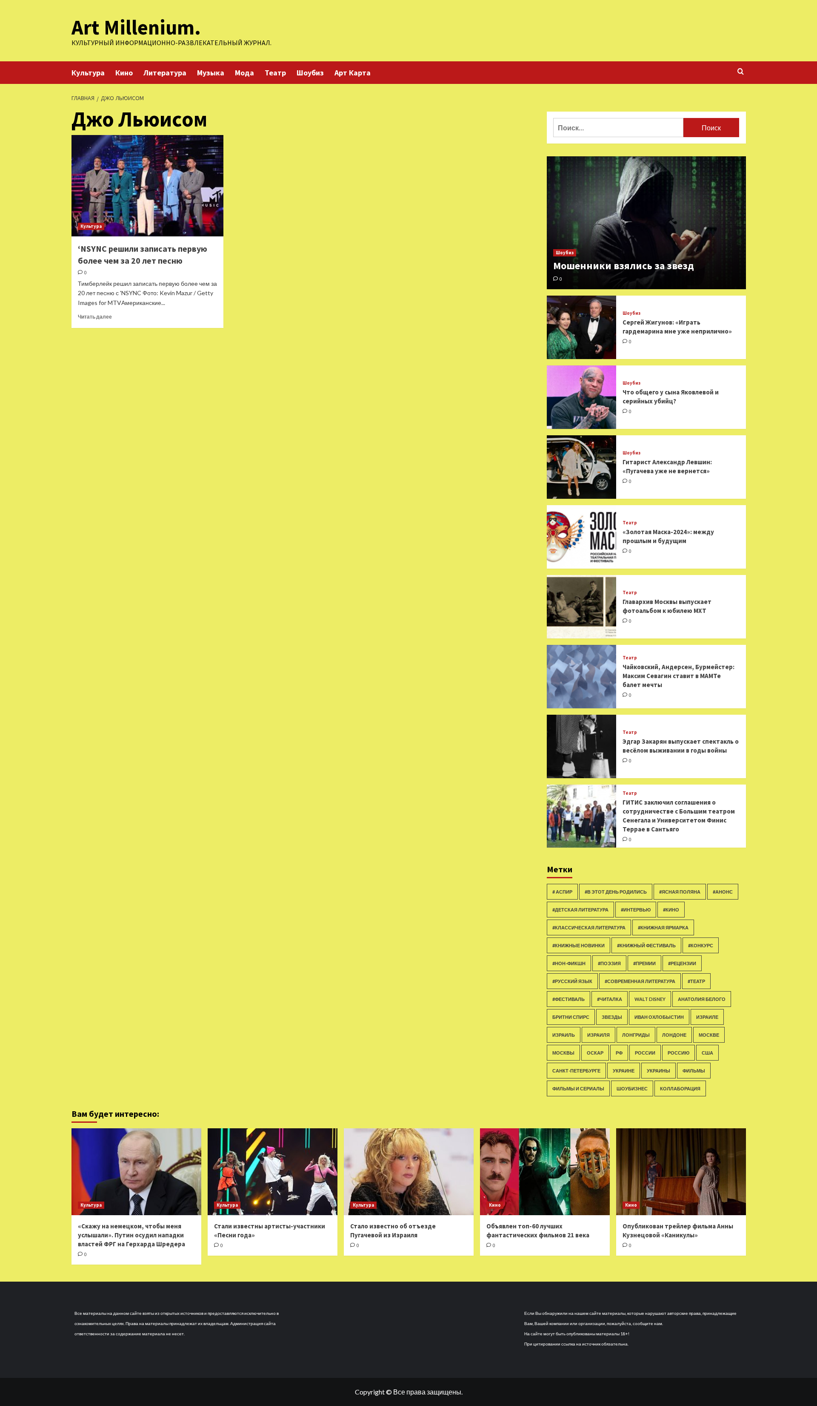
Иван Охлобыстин (659, 1017)
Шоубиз (310, 73)
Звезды (612, 1017)
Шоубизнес (632, 1088)
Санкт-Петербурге (576, 1070)
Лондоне (674, 1035)
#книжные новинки (578, 945)
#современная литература (640, 981)
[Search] (740, 71)
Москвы (563, 1052)
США (707, 1052)
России (645, 1052)
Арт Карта (352, 73)
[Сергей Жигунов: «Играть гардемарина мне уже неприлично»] (582, 327)
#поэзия (609, 963)
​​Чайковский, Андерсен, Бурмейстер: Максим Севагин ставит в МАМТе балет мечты (678, 676)
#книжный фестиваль (646, 945)
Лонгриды (636, 1035)
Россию (678, 1052)
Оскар (595, 1052)
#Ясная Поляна (679, 891)
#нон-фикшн (569, 963)
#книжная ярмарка (663, 927)
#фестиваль (568, 999)
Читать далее (95, 316)
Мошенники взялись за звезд (623, 265)
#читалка (609, 999)
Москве (709, 1035)
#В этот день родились (616, 891)
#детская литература (580, 909)
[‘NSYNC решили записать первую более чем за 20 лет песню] (147, 185)
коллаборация (680, 1088)
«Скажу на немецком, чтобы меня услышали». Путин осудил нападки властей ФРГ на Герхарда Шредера (131, 1235)
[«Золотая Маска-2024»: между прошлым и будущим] (582, 537)
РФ (619, 1052)
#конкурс (700, 945)
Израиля (598, 1035)
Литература (164, 73)
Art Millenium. (136, 27)
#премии (644, 963)
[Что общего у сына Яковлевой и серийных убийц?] (582, 397)
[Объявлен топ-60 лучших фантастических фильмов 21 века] (545, 1171)
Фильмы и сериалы (578, 1088)
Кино (124, 73)
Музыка (210, 73)
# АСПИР (562, 891)
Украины (658, 1070)
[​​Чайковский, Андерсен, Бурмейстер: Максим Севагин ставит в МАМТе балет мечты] (582, 676)
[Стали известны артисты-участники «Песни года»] (272, 1171)
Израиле (707, 1017)
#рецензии (682, 963)
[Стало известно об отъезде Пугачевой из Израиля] (409, 1171)
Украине (623, 1070)
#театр (696, 981)
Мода (244, 73)
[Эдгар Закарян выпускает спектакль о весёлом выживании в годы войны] (582, 746)
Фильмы (694, 1070)
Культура (88, 73)
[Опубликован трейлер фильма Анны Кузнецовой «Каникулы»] (681, 1171)
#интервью (636, 909)
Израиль (563, 1035)
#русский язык (572, 981)
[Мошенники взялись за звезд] (646, 222)
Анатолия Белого (702, 999)
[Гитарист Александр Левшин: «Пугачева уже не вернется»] (582, 467)
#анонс (723, 891)
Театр (275, 73)
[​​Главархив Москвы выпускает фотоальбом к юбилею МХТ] (582, 606)
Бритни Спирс (570, 1017)
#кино (671, 909)
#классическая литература (589, 927)
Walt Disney (650, 999)
